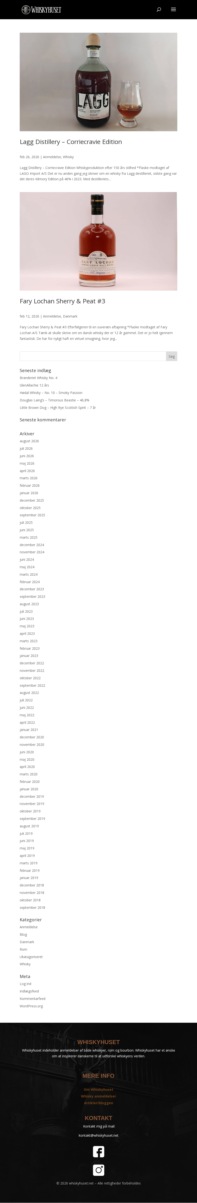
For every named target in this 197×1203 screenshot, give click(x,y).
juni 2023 (27, 618)
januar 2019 (29, 877)
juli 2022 (26, 700)
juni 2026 (27, 456)
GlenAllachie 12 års (34, 385)
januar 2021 (29, 729)
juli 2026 (26, 448)
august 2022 (29, 692)
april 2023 (27, 633)
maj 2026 (27, 463)
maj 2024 (27, 567)
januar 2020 (29, 789)
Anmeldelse (52, 157)
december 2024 (32, 544)
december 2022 (32, 663)
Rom (23, 949)
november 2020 (32, 744)
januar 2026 (29, 493)
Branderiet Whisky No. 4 (38, 377)
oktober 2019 (30, 811)
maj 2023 (27, 626)
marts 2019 (28, 863)
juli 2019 (26, 833)
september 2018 (32, 907)
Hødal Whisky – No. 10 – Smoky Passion (51, 392)
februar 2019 (30, 870)
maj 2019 (27, 848)
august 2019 (29, 826)
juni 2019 (27, 840)
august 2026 (29, 441)
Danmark (70, 316)
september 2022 (32, 685)
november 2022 (32, 670)
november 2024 (32, 552)
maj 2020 (27, 759)
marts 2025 (28, 537)
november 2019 (32, 803)
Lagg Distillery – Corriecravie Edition (71, 141)
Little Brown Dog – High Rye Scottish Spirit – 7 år (58, 407)
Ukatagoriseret (31, 956)
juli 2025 (26, 522)
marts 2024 (28, 574)
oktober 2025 (30, 507)
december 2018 (32, 885)
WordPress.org (31, 1006)
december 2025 (32, 500)
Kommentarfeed (32, 998)
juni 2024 (27, 559)
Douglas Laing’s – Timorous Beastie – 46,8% (54, 400)
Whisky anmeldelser (98, 1096)
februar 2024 (30, 582)
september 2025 (32, 515)
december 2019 (32, 796)
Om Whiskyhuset (98, 1089)
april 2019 (27, 855)
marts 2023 (28, 641)
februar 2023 (30, 648)
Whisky (68, 157)
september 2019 (32, 818)
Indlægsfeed (29, 991)
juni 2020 (27, 752)
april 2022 (27, 722)
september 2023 (32, 596)
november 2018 (32, 892)
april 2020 (27, 766)
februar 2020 (30, 781)
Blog (23, 934)
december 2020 (32, 737)
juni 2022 (27, 707)
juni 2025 (27, 530)
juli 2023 (26, 611)
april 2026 (27, 470)
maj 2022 (27, 715)
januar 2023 (29, 655)
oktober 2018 (30, 900)
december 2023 (32, 589)
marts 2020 (28, 774)
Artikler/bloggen (98, 1103)
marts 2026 (28, 478)
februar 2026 (30, 485)
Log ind (25, 983)
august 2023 (29, 604)
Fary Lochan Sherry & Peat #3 (62, 301)
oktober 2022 (30, 678)
